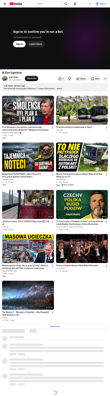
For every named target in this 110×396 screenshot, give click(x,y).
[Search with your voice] (75, 3)
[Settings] (89, 3)
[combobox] (49, 3)
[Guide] (4, 3)
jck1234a (13, 77)
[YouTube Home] (16, 3)
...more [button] (58, 88)
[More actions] (105, 78)
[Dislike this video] (69, 78)
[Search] (66, 3)
